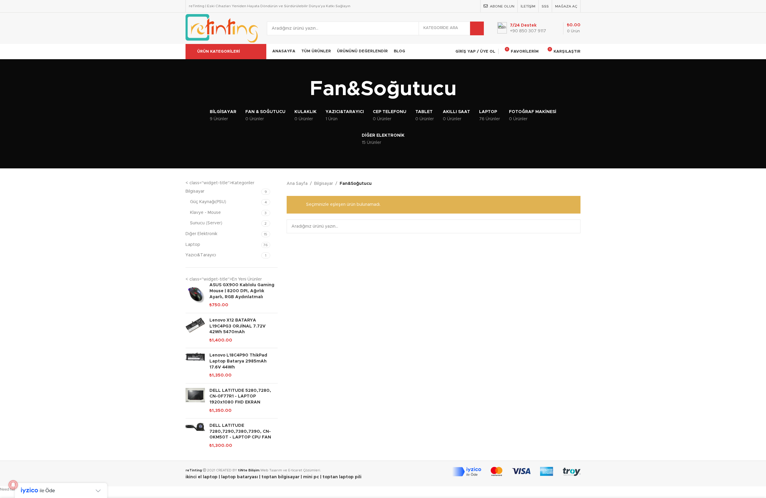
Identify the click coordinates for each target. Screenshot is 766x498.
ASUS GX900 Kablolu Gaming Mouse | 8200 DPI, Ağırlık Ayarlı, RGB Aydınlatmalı (241, 291)
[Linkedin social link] (473, 6)
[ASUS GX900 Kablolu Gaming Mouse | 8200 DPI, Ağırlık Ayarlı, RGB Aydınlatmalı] (195, 295)
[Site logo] (222, 28)
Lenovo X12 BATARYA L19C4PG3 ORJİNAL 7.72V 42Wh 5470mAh (237, 326)
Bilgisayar (195, 191)
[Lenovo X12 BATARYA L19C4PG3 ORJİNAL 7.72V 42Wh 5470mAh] (195, 330)
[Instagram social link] (458, 6)
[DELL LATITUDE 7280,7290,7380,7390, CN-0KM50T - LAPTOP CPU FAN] (195, 436)
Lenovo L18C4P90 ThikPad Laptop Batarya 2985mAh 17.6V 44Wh (238, 361)
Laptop (193, 245)
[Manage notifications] (13, 485)
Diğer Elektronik (201, 234)
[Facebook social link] (443, 6)
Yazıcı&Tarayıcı (201, 255)
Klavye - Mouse (205, 213)
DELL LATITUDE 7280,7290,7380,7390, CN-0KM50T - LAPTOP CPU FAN (240, 431)
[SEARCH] (477, 28)
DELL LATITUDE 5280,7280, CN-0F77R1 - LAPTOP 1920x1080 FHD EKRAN (240, 396)
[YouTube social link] (465, 6)
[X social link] (451, 6)
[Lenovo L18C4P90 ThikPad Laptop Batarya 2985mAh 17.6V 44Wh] (195, 365)
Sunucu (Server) (206, 223)
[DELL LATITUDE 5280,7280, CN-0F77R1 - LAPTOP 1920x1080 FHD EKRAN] (195, 401)
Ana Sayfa (297, 184)
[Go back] (302, 89)
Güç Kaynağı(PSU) (208, 202)
